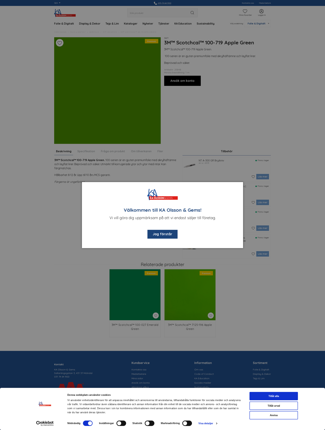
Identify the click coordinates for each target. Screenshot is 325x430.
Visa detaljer (205, 423)
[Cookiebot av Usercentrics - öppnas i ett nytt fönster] (45, 423)
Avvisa (274, 415)
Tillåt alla (273, 396)
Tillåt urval (274, 405)
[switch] (121, 423)
